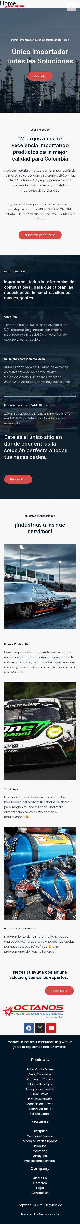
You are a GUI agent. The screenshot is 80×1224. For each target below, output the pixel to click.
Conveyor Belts (40, 1109)
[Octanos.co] (14, 7)
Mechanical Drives (40, 1104)
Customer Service (40, 1136)
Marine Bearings (40, 1084)
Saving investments (40, 1089)
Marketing (40, 1151)
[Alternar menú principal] (71, 7)
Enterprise (40, 1131)
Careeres (40, 1183)
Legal (40, 1188)
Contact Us (40, 1193)
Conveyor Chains (40, 1079)
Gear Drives (40, 1094)
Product (40, 1146)
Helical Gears (40, 1114)
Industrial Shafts (40, 1099)
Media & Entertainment (40, 1141)
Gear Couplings (40, 1074)
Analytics (40, 1156)
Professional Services (40, 1161)
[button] (40, 76)
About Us (40, 1178)
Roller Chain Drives (40, 1069)
